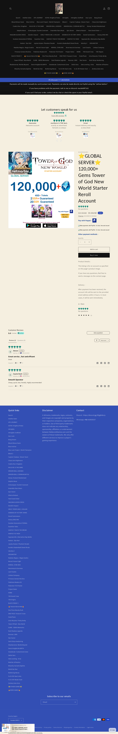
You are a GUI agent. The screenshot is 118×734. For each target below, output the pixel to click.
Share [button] (82, 304)
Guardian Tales (13, 526)
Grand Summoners (14, 516)
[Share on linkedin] (108, 363)
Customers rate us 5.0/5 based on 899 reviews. (25, 733)
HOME (10, 593)
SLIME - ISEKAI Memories (16, 627)
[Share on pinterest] (105, 363)
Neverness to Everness (15, 568)
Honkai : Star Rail (14, 540)
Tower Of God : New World (16, 624)
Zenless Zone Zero (14, 683)
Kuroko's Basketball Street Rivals (19, 547)
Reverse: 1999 (12, 634)
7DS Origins (12, 600)
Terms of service (57, 727)
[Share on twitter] (101, 363)
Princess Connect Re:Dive (16, 579)
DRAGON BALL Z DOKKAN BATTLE (18, 474)
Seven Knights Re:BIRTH (16, 648)
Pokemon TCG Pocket (15, 586)
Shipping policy (68, 727)
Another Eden (12, 419)
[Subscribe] (75, 702)
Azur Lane (11, 436)
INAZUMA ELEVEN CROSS (16, 502)
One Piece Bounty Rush (15, 610)
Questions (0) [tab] (21, 340)
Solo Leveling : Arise (14, 659)
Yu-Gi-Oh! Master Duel (15, 680)
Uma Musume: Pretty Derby (17, 620)
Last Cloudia (12, 572)
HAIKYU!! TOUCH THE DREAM (17, 530)
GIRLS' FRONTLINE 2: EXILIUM (17, 509)
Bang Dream (12, 439)
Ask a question (98, 333)
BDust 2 (10, 453)
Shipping (80, 216)
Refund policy (38, 727)
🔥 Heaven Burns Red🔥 (16, 606)
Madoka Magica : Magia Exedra (18, 558)
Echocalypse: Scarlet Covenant (18, 485)
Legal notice (90, 727)
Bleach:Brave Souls (14, 443)
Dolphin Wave (12, 481)
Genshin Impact (13, 506)
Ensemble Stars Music (15, 488)
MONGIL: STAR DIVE (14, 565)
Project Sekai (12, 589)
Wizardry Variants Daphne (16, 666)
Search (10, 415)
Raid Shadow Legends (15, 631)
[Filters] (96, 340)
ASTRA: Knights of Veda (15, 426)
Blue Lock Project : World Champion (19, 450)
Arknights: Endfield (14, 433)
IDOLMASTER (12, 554)
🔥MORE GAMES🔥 (14, 690)
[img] (59, 112)
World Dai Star (13, 669)
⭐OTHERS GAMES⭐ (15, 686)
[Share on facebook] (97, 363)
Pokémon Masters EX (15, 582)
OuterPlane (12, 617)
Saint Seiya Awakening (15, 641)
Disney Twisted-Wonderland (17, 478)
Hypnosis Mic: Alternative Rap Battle (20, 537)
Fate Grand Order (13, 499)
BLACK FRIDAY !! (13, 603)
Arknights (11, 429)
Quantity (80, 238)
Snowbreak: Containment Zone (18, 652)
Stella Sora (11, 655)
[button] (10, 8)
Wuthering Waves (13, 673)
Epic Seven (11, 492)
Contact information (79, 727)
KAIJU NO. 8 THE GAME (15, 467)
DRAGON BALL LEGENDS (15, 471)
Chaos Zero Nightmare (15, 460)
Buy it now (94, 255)
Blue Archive (12, 446)
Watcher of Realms (14, 662)
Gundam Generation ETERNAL (17, 523)
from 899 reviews (58, 116)
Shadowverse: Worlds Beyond (17, 645)
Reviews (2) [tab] (12, 340)
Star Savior (11, 638)
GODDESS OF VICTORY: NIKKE (17, 513)
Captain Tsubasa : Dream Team (18, 457)
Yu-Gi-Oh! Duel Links (14, 676)
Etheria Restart (13, 495)
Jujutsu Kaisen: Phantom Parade (18, 544)
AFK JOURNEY (12, 422)
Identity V (11, 551)
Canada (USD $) (14, 720)
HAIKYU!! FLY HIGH (14, 533)
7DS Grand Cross (13, 596)
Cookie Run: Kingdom (15, 464)
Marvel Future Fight (14, 561)
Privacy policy (47, 727)
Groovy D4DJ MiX (13, 519)
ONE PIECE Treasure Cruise (17, 613)
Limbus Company (13, 575)
